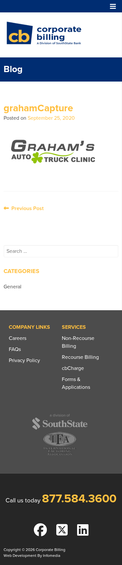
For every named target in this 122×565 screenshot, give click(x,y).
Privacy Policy (24, 360)
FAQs (15, 349)
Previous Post (26, 208)
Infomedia (51, 555)
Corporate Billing (46, 35)
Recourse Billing (80, 357)
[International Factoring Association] (59, 454)
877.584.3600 (79, 499)
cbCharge (73, 368)
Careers (17, 338)
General (12, 286)
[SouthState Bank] (59, 428)
